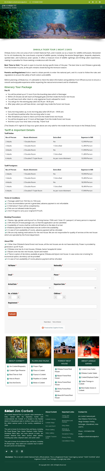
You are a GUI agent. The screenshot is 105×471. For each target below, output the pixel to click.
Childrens (61, 293)
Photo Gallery (50, 429)
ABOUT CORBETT (16, 361)
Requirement (16, 302)
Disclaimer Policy (67, 434)
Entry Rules (65, 425)
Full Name (15, 265)
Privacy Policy (66, 437)
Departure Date (63, 284)
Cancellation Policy (68, 441)
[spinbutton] (14, 297)
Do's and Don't (51, 426)
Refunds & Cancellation (66, 429)
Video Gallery (50, 433)
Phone (60, 274)
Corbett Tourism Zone (51, 437)
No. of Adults (16, 293)
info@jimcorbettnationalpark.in (88, 436)
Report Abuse (47, 322)
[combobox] (75, 269)
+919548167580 (89, 431)
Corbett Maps (50, 422)
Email (13, 274)
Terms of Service (56, 322)
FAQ (47, 415)
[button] (10, 297)
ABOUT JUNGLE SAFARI (88, 362)
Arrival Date (16, 284)
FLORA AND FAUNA (40, 361)
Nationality (61, 265)
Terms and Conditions (65, 416)
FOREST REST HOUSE (64, 362)
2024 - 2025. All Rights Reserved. (56, 465)
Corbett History (51, 419)
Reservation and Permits (67, 421)
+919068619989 (37, 2)
